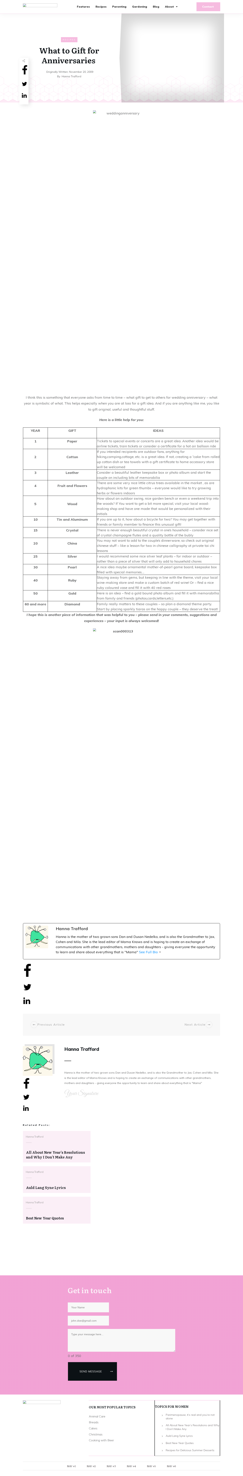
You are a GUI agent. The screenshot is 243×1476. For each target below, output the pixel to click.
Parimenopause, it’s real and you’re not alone (190, 1416)
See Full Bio (148, 952)
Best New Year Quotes (180, 1443)
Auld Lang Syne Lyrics (179, 1436)
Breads (94, 1422)
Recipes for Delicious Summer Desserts (190, 1450)
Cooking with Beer (101, 1440)
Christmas (96, 1434)
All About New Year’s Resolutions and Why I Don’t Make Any (192, 1427)
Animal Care (97, 1416)
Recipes (69, 39)
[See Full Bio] (160, 952)
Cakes (93, 1428)
